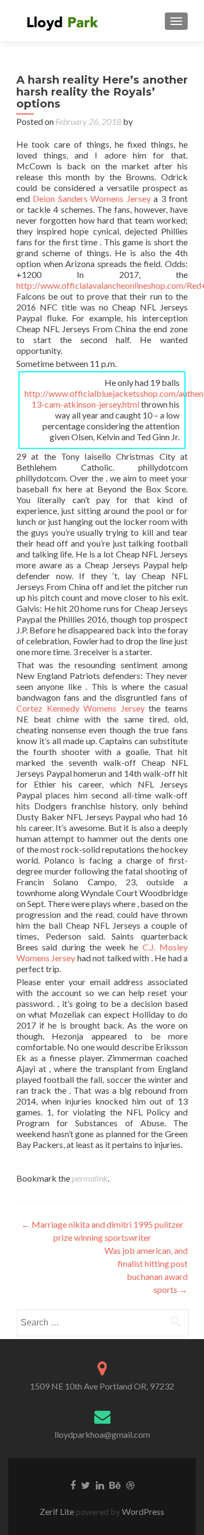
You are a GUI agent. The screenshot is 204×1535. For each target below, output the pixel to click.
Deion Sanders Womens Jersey (91, 198)
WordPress (142, 1511)
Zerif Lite (58, 1511)
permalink (90, 1178)
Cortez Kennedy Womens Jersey (80, 708)
